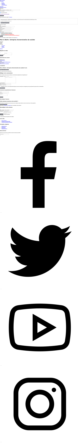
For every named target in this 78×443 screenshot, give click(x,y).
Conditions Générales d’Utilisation (7, 122)
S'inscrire (10, 17)
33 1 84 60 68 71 (2, 60)
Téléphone (2, 111)
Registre (9, 105)
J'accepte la (7, 34)
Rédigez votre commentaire (4, 69)
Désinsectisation (4, 126)
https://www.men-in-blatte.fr (4, 63)
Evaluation (2, 76)
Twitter (3, 46)
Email (1, 27)
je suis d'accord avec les (10, 35)
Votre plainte (2, 54)
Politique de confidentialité (9, 34)
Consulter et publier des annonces (6, 32)
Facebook (3, 45)
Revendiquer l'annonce (3, 104)
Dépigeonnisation (4, 128)
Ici (16, 37)
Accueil (3, 2)
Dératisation (4, 127)
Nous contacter (4, 120)
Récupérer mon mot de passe (4, 14)
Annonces (3, 3)
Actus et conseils (4, 5)
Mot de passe (2, 28)
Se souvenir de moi (4, 12)
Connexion (5, 105)
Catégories (3, 4)
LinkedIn (3, 47)
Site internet (2, 31)
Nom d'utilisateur (3, 26)
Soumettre (1, 55)
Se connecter (1, 15)
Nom (1, 30)
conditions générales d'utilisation (14, 35)
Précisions (2, 113)
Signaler (1, 48)
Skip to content (2, 0)
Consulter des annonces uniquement (6, 33)
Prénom (1, 29)
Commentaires (2, 82)
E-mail (2, 21)
